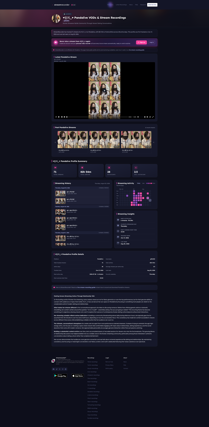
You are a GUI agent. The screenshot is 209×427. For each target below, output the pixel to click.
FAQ (136, 4)
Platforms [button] (110, 4)
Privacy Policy (109, 365)
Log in (152, 42)
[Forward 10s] (64, 117)
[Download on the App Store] (78, 376)
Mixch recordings (92, 398)
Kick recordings (92, 372)
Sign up (142, 42)
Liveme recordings (93, 395)
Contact (125, 368)
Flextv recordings (92, 401)
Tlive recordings (92, 378)
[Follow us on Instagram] (62, 369)
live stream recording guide (136, 50)
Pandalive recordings (94, 391)
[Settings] (147, 117)
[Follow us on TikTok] (56, 369)
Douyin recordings (93, 368)
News (131, 4)
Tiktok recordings (92, 362)
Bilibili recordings (92, 408)
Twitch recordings (93, 365)
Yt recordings (91, 388)
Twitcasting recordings (94, 405)
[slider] (97, 117)
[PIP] (150, 117)
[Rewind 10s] (61, 117)
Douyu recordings (93, 411)
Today (138, 183)
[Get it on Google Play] (60, 376)
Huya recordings (92, 415)
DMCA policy (109, 368)
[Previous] (55, 142)
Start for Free (152, 4)
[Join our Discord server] (53, 369)
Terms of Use (109, 362)
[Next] (153, 142)
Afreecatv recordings (94, 375)
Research (143, 4)
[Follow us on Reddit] (65, 369)
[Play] (59, 117)
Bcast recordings (92, 381)
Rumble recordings (93, 418)
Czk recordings (92, 385)
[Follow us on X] (59, 369)
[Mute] (138, 117)
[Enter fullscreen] (153, 117)
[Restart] (56, 117)
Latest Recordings (121, 4)
